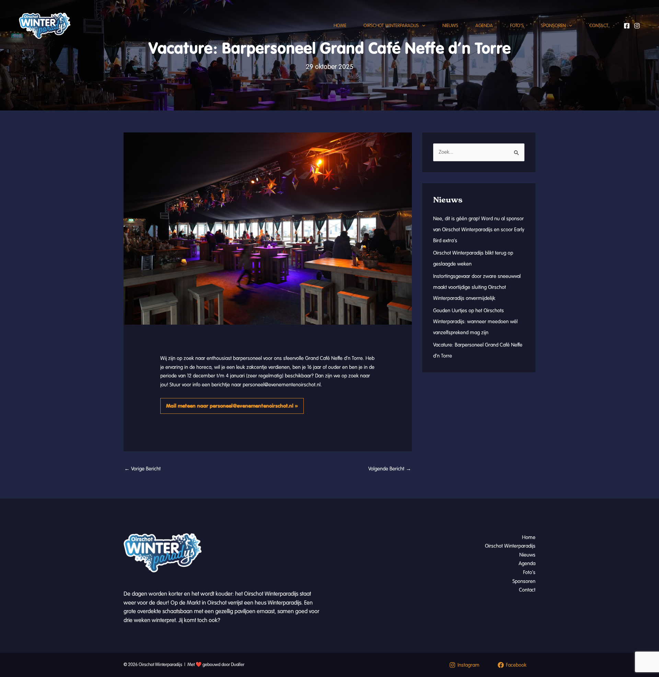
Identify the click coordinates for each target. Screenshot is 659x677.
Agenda (484, 25)
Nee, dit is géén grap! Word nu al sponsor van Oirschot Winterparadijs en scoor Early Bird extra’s (478, 229)
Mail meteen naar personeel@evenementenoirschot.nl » (232, 405)
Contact (598, 25)
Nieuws (450, 25)
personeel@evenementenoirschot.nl (282, 385)
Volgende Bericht (389, 469)
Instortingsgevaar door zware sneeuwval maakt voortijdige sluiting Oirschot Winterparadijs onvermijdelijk (477, 287)
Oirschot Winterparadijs (391, 25)
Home (340, 25)
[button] (422, 26)
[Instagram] (637, 26)
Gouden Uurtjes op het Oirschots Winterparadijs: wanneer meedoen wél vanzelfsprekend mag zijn (475, 321)
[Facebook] (627, 26)
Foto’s (517, 25)
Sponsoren (553, 25)
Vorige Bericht (142, 469)
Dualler (237, 664)
